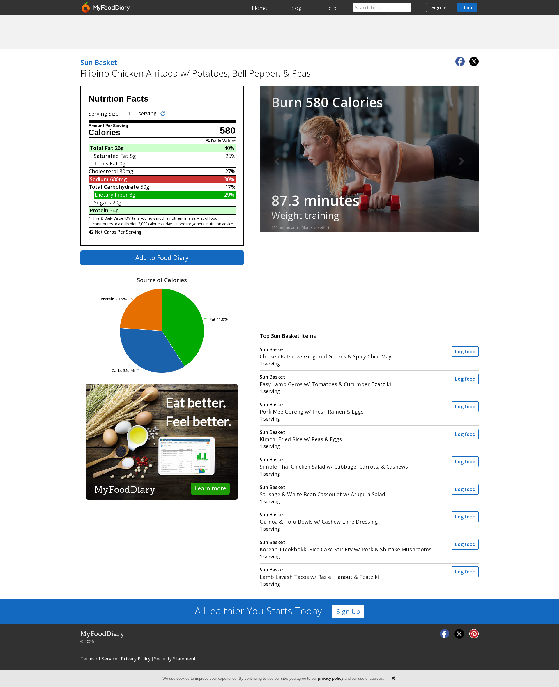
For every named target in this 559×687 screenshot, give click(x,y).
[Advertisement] (279, 31)
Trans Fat (106, 163)
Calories (104, 132)
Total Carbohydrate (114, 186)
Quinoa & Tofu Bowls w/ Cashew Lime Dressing (319, 518)
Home (259, 7)
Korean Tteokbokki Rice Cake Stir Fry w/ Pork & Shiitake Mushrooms (345, 546)
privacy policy (330, 678)
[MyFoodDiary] (106, 7)
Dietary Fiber (111, 194)
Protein (99, 210)
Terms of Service (98, 659)
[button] (276, 159)
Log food (465, 351)
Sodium (99, 179)
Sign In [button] (439, 7)
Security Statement (175, 659)
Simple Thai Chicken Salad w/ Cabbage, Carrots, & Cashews (334, 463)
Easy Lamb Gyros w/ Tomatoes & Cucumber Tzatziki (325, 380)
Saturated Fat (111, 155)
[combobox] (382, 7)
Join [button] (467, 7)
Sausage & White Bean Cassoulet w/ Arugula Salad (322, 491)
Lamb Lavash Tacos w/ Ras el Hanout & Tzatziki (319, 573)
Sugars (102, 202)
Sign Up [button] (348, 611)
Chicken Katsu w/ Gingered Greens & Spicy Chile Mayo (327, 353)
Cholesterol (103, 171)
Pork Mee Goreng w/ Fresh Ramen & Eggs (312, 408)
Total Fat (101, 147)
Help (330, 7)
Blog (295, 7)
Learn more (210, 488)
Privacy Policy (136, 659)
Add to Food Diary (162, 257)
